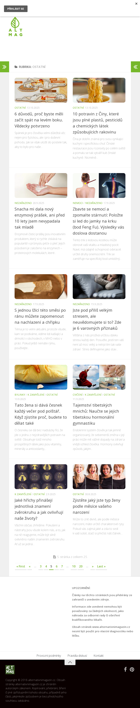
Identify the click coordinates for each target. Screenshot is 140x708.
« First (20, 566)
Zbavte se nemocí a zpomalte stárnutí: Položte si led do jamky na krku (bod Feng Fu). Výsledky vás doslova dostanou (98, 221)
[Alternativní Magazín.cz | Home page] (15, 26)
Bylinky (20, 394)
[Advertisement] (68, 46)
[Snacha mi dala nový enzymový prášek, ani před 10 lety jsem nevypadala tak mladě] (41, 185)
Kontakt (99, 656)
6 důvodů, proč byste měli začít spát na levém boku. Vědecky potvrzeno (39, 120)
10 (73, 566)
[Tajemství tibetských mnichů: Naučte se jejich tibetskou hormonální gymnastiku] (99, 377)
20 (80, 566)
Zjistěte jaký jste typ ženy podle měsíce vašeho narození (96, 506)
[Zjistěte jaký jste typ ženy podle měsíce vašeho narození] (99, 476)
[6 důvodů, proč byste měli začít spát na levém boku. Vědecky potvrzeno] (41, 90)
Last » (101, 566)
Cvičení (77, 394)
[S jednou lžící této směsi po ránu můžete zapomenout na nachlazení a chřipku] (41, 286)
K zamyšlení (36, 394)
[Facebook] (125, 669)
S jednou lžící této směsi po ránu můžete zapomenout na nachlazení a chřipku (40, 316)
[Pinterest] (132, 669)
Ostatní (20, 107)
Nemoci (78, 203)
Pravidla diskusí (77, 656)
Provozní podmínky (48, 656)
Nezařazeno (23, 203)
